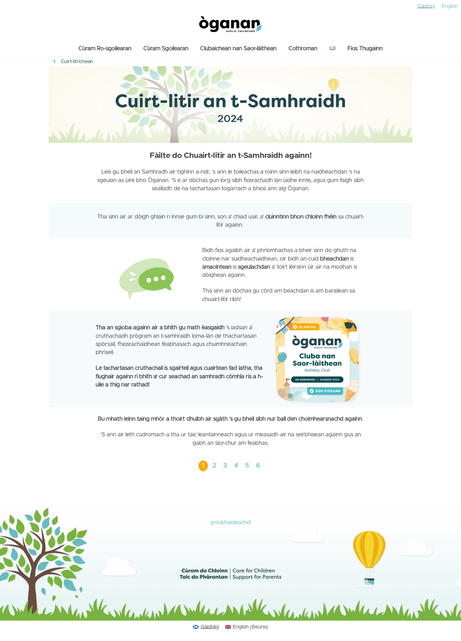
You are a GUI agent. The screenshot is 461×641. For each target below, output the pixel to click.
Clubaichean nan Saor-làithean (238, 48)
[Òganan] (230, 28)
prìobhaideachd (231, 522)
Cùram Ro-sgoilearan (104, 48)
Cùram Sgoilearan (165, 48)
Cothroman (303, 48)
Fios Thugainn (365, 48)
